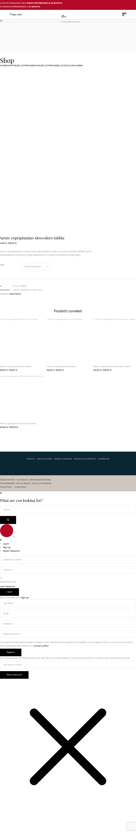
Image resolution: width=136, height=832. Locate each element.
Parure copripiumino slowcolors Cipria (111, 366)
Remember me (8, 581)
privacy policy (41, 645)
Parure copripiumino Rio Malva (61, 366)
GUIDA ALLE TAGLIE (44, 459)
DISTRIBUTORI (103, 459)
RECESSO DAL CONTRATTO (85, 459)
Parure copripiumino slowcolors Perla (18, 423)
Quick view (18, 355)
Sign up (25, 597)
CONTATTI (31, 459)
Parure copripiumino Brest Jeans (15, 366)
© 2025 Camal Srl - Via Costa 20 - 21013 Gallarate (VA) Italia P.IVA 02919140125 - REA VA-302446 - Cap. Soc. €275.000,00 (25, 481)
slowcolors (37, 289)
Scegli (24, 355)
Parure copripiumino (22, 289)
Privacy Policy (6, 487)
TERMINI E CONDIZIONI (63, 459)
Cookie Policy (20, 487)
